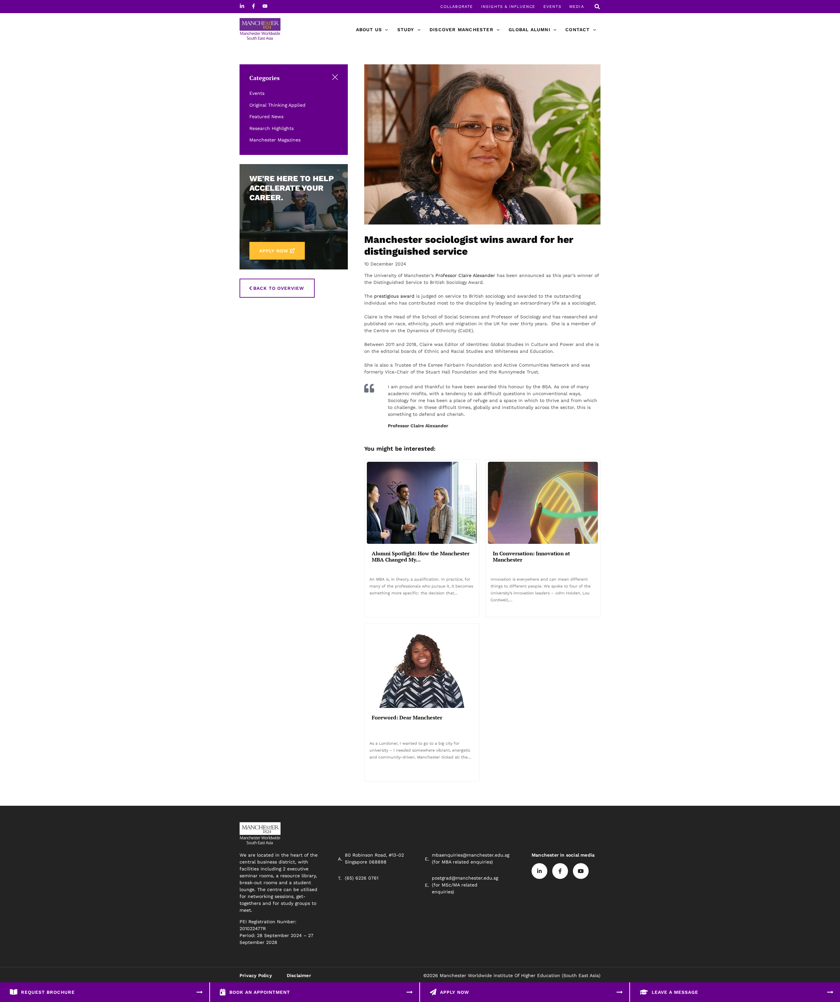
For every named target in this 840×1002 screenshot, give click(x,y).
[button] (597, 7)
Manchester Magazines (275, 139)
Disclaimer (299, 975)
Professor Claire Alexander (465, 275)
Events (256, 93)
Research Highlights (271, 128)
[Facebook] (253, 6)
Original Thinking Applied (277, 105)
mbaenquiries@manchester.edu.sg (470, 855)
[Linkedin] (242, 6)
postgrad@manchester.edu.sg (465, 878)
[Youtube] (264, 6)
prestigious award (394, 296)
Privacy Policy (256, 975)
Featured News (266, 116)
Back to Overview (278, 288)
